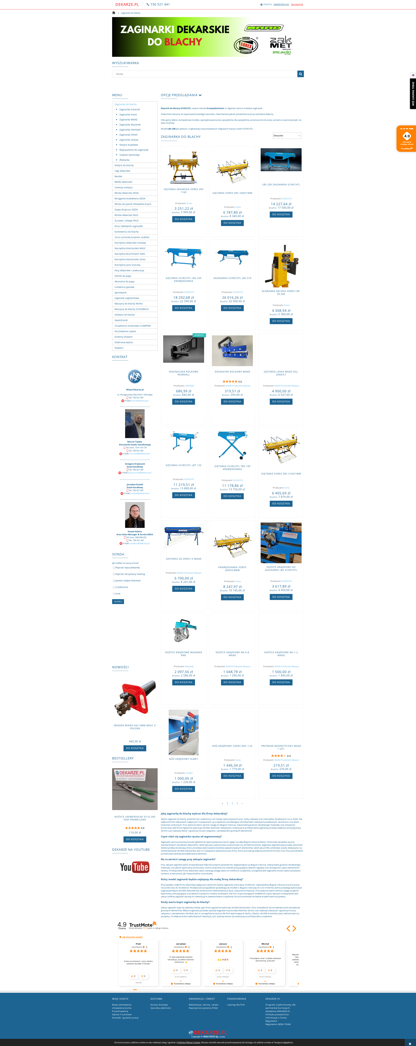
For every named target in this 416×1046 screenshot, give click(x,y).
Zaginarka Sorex (128, 114)
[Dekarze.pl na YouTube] (135, 867)
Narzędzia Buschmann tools (130, 253)
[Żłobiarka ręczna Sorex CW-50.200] (281, 264)
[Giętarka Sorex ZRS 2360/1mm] (232, 168)
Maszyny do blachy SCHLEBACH (132, 309)
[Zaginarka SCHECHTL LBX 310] (232, 258)
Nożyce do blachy (124, 165)
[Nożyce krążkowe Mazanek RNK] (183, 632)
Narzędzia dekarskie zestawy (130, 242)
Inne (118, 593)
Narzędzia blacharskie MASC (130, 248)
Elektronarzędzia (124, 342)
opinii (155, 928)
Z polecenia (122, 587)
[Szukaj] (300, 74)
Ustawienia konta (121, 1007)
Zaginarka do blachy (125, 104)
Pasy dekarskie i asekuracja (129, 270)
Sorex (189, 203)
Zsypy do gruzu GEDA (126, 209)
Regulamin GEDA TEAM (278, 1024)
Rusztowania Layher (125, 331)
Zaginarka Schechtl (129, 109)
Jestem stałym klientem (128, 580)
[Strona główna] (114, 13)
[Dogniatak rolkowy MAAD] (232, 351)
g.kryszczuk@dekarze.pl (139, 472)
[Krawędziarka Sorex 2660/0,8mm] (232, 543)
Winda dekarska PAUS (126, 215)
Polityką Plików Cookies (188, 1042)
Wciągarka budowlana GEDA (130, 198)
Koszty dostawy (159, 1004)
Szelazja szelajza (124, 187)
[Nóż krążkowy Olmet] (183, 732)
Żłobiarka (124, 159)
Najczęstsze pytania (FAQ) (203, 1007)
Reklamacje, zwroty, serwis (204, 1004)
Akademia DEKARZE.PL (278, 1011)
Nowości (119, 347)
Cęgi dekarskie (122, 170)
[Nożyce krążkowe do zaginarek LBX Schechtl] (281, 543)
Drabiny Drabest (123, 336)
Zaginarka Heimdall (130, 129)
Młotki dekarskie (123, 181)
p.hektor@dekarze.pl (140, 543)
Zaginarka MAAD (128, 119)
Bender (119, 176)
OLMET (189, 772)
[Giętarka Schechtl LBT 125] (183, 445)
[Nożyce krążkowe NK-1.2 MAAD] (281, 632)
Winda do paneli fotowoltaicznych (133, 204)
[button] (288, 928)
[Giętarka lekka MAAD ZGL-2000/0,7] (281, 351)
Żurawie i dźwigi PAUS (127, 220)
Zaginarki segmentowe (127, 298)
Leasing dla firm (236, 1004)
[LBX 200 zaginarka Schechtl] (281, 164)
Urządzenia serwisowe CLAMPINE (133, 325)
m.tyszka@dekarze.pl (139, 453)
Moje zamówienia (121, 1004)
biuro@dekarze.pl (139, 400)
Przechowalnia (120, 1011)
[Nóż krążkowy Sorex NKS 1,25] (232, 726)
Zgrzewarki (120, 292)
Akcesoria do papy (124, 281)
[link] (208, 37)
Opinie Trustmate (122, 1014)
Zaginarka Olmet (128, 134)
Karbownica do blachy (127, 231)
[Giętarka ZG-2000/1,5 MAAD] (183, 539)
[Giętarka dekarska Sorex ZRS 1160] (183, 166)
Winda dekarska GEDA (127, 192)
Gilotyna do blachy (125, 314)
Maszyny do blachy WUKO (129, 303)
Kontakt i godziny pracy (125, 1017)
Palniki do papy (123, 275)
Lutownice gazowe (124, 287)
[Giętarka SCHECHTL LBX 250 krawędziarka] (183, 258)
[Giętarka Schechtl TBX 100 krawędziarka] (232, 445)
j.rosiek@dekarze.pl (139, 493)
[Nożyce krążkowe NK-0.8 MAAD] (232, 632)
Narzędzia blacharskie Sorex (130, 259)
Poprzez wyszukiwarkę (128, 567)
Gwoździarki (121, 320)
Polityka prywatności (277, 1014)
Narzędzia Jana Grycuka (127, 264)
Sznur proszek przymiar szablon (132, 237)
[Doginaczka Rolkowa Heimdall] (183, 351)
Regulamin (271, 1020)
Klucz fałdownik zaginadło (129, 226)
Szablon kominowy (129, 154)
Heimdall (189, 385)
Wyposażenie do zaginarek (133, 149)
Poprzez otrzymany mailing (130, 574)
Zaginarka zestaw (128, 139)
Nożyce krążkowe (128, 144)
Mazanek (189, 666)
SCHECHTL (287, 198)
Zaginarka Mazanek (130, 124)
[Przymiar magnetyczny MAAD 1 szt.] (281, 726)
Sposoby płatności (160, 1007)
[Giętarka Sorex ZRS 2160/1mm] (281, 449)
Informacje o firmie (276, 1017)
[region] (208, 37)
